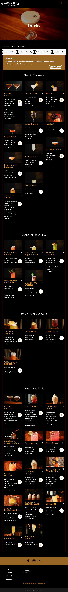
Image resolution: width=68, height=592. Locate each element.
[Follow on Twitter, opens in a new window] (39, 561)
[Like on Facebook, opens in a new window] (28, 561)
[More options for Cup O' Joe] (41, 413)
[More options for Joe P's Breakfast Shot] (20, 516)
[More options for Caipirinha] (41, 192)
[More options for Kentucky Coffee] (62, 415)
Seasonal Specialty (25, 52)
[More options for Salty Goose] (41, 450)
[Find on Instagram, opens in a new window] (34, 561)
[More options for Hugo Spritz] (41, 130)
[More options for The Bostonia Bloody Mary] (62, 478)
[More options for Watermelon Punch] (20, 261)
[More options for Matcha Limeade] (62, 261)
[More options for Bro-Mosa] (62, 510)
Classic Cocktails (9, 52)
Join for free (55, 67)
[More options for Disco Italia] (62, 338)
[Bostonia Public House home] (10, 4)
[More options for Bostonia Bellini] (41, 545)
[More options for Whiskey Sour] (62, 156)
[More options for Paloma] (62, 100)
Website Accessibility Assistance (34, 583)
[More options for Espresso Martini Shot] (41, 510)
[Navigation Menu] (65, 2)
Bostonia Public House (25, 571)
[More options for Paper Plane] (20, 143)
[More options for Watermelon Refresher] (20, 370)
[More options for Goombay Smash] (20, 204)
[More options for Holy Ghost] (62, 450)
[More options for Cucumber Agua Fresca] (41, 261)
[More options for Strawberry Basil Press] (20, 289)
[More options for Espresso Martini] (20, 102)
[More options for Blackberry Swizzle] (41, 291)
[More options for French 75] (41, 163)
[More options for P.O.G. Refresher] (20, 482)
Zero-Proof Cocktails (43, 52)
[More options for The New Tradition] (20, 340)
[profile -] (61, 3)
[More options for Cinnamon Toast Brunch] (20, 449)
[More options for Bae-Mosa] (20, 545)
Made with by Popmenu (21, 590)
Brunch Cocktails (60, 52)
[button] (13, 102)
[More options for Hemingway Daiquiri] (20, 173)
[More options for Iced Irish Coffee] (41, 480)
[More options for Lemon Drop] (41, 100)
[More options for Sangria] (62, 130)
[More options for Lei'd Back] (41, 338)
